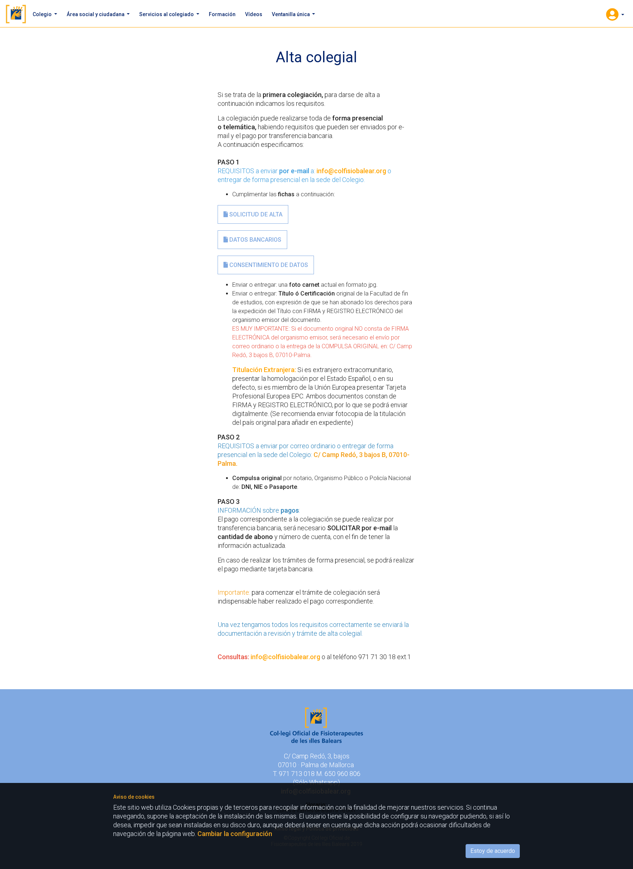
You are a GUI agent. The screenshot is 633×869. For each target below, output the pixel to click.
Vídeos (253, 14)
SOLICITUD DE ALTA (255, 214)
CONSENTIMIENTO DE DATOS (268, 264)
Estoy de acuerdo (492, 850)
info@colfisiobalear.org (351, 171)
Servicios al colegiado (167, 14)
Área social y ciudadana (96, 14)
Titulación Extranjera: (264, 370)
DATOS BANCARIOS (254, 239)
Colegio (43, 14)
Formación (222, 14)
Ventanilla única (291, 14)
